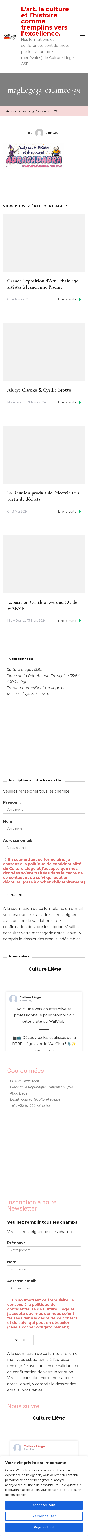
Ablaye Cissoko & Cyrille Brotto (39, 390)
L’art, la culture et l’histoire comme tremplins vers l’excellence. (45, 21)
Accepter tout (44, 1505)
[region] (44, 1496)
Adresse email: (17, 840)
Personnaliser (44, 1516)
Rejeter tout (44, 1527)
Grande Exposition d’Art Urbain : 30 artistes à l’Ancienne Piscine (43, 284)
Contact (52, 133)
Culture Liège (30, 997)
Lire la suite (67, 299)
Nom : (9, 821)
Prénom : (12, 802)
